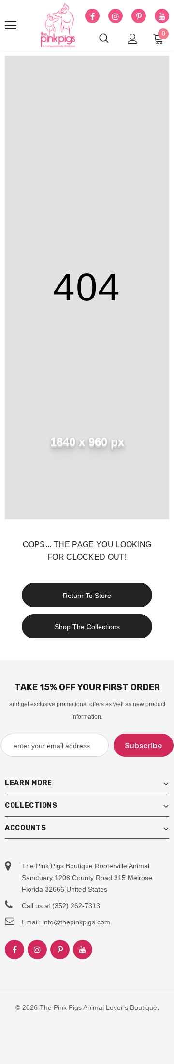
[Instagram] (115, 16)
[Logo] (58, 25)
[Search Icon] (104, 38)
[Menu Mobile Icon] (10, 25)
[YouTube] (162, 16)
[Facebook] (92, 16)
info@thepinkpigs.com (76, 922)
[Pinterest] (138, 16)
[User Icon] (133, 39)
